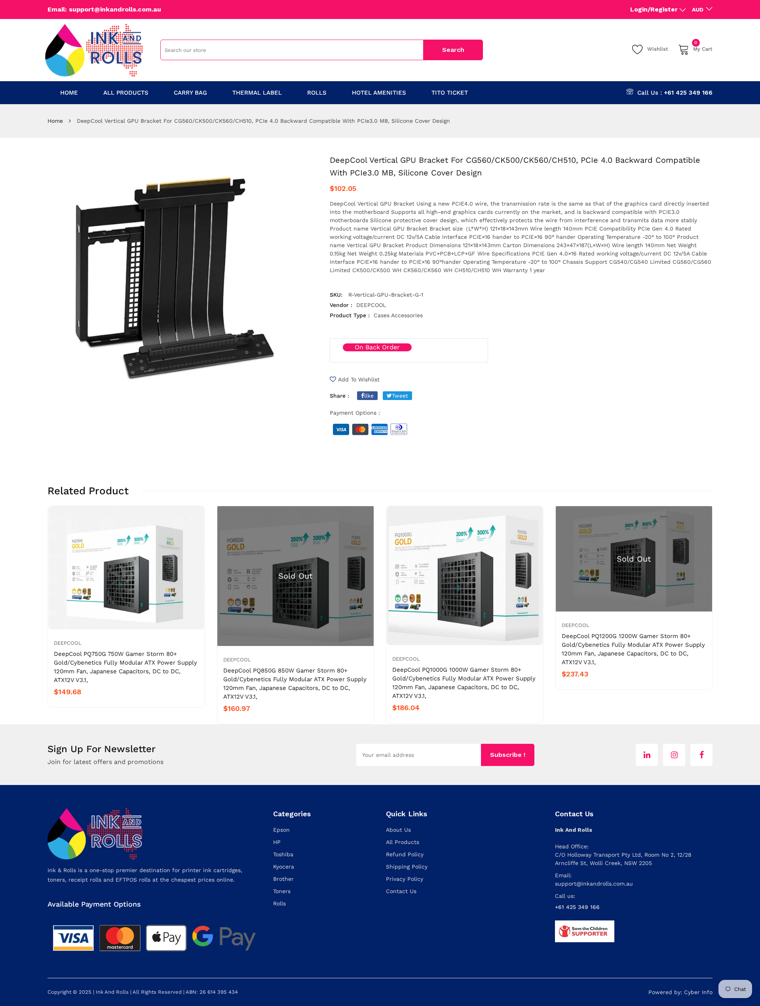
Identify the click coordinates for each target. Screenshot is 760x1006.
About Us (398, 830)
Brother (283, 879)
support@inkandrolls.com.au (594, 883)
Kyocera (283, 866)
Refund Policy (405, 854)
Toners (282, 891)
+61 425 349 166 (688, 92)
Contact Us (401, 891)
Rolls (279, 903)
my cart (702, 48)
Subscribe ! (507, 754)
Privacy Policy (404, 879)
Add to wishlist (359, 379)
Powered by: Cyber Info (680, 992)
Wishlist (657, 49)
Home (55, 121)
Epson (281, 830)
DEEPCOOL (68, 643)
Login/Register (654, 9)
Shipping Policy (407, 866)
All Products (402, 842)
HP (277, 842)
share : (339, 395)
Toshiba (283, 854)
